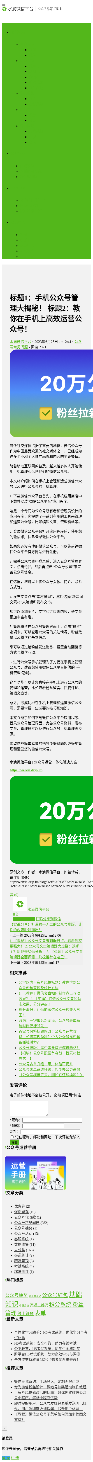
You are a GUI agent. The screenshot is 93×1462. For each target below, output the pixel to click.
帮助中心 (27, 246)
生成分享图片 (24, 919)
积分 (32, 115)
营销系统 (27, 166)
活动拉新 (27, 61)
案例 (23, 235)
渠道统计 (21, 1255)
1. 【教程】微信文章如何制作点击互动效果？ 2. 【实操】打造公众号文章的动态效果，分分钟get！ (50, 998)
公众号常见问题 (27, 1223)
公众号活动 (23, 1234)
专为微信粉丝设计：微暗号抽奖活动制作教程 (50, 1387)
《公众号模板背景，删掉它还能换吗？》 (51, 1075)
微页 (32, 50)
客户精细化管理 (32, 200)
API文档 (26, 251)
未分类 (19, 1250)
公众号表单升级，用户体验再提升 (46, 1064)
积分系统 (60, 1305)
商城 (32, 137)
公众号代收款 (25, 1217)
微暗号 (34, 66)
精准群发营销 (31, 211)
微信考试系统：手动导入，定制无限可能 (46, 1382)
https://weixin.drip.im (26, 770)
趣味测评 (21, 1272)
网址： (15, 1131)
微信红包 (36, 88)
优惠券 (19, 1206)
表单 (40, 1313)
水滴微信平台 (20, 342)
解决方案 (18, 153)
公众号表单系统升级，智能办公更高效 (49, 1069)
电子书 (25, 240)
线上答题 (25, 1313)
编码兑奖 (36, 82)
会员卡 (34, 120)
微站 (32, 55)
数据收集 (27, 93)
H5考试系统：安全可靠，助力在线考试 (45, 1343)
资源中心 (18, 222)
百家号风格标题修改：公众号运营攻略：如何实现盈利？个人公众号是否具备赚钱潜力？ (49, 1037)
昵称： (16, 1120)
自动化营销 (29, 206)
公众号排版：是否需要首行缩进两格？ (49, 1048)
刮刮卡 (34, 71)
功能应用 (18, 32)
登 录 (6, 1458)
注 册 (15, 1458)
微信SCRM (28, 177)
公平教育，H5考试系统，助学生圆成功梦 (47, 1349)
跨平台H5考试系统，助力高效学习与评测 (47, 1354)
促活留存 (27, 110)
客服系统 (21, 1239)
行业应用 (27, 126)
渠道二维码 (39, 1305)
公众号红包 (55, 1295)
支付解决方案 (31, 171)
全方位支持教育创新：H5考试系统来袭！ (47, 1360)
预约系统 (36, 131)
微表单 (34, 99)
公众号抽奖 (23, 1228)
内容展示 (27, 44)
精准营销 (21, 1261)
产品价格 (27, 256)
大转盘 (34, 77)
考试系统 (36, 104)
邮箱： (16, 1126)
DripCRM (18, 188)
